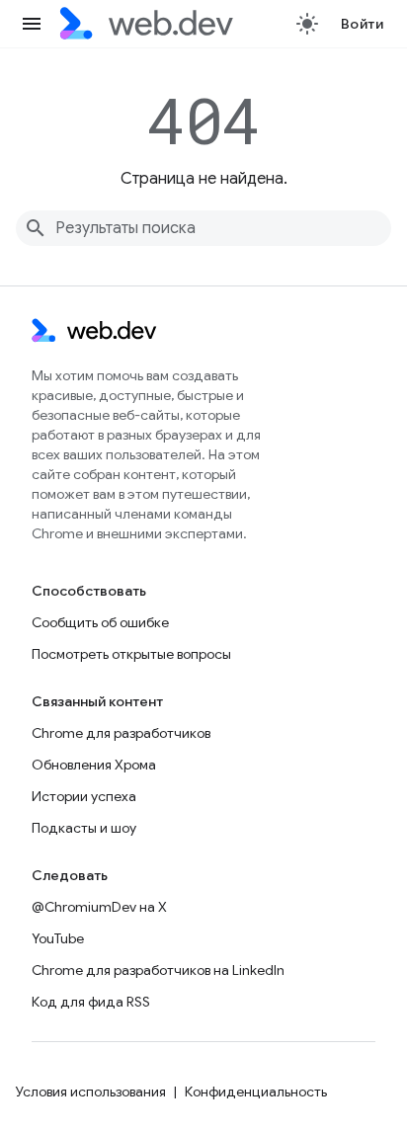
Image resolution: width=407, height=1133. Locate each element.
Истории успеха (84, 796)
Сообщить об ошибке (100, 622)
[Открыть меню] (31, 23)
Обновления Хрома (94, 764)
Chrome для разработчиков (121, 733)
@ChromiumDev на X (99, 907)
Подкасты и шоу (84, 828)
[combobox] (203, 228)
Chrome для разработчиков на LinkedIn (158, 970)
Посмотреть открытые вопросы (131, 654)
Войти (362, 24)
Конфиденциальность (256, 1091)
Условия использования (91, 1091)
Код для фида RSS (91, 1002)
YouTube (58, 938)
